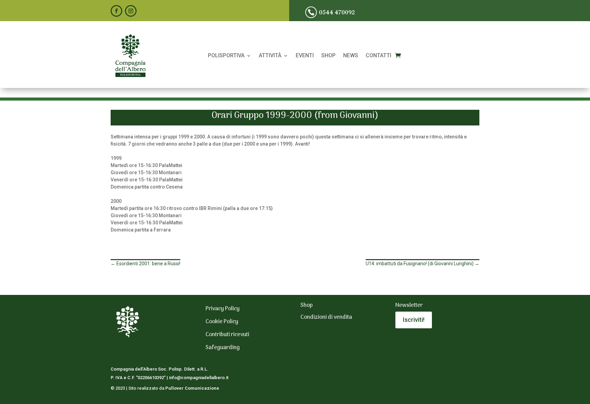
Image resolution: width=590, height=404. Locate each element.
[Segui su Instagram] (131, 11)
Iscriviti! (413, 319)
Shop (328, 56)
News (350, 56)
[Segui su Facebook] (116, 11)
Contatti (378, 56)
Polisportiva (226, 56)
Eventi (305, 56)
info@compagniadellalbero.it (198, 377)
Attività (270, 56)
